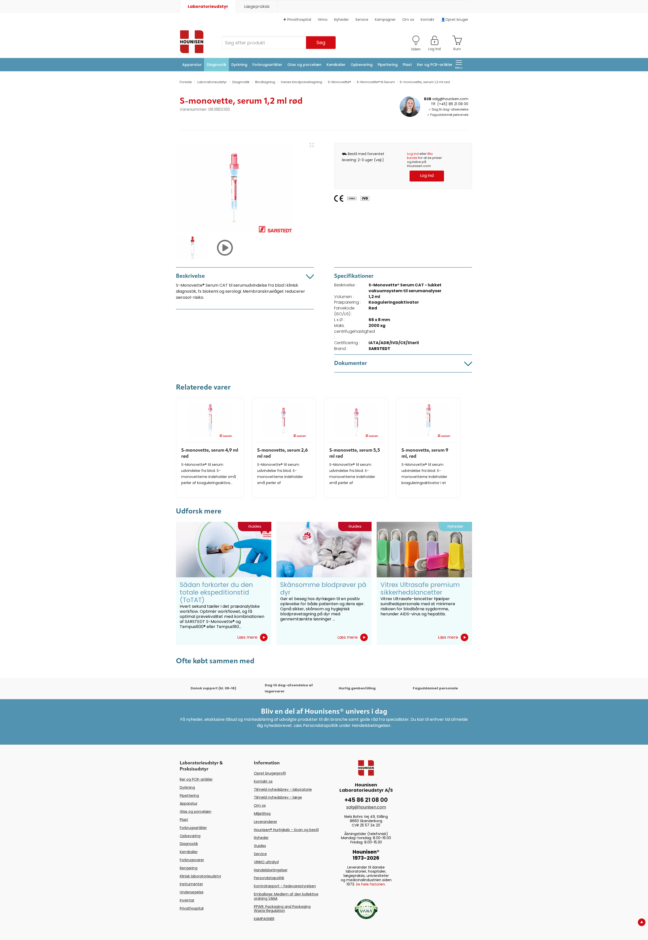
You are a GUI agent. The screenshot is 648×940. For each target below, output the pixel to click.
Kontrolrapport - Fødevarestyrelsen (285, 886)
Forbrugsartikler (267, 64)
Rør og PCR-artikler (435, 64)
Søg (320, 42)
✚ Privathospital (297, 19)
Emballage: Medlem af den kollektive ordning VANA (286, 896)
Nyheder (341, 19)
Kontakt (427, 19)
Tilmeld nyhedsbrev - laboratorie (283, 789)
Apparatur (192, 64)
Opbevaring (362, 64)
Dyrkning (239, 64)
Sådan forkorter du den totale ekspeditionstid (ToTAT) (216, 592)
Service (361, 19)
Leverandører (265, 821)
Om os (408, 19)
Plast (407, 64)
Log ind (413, 153)
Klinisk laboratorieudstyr (200, 876)
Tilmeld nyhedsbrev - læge (278, 797)
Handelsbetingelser (271, 870)
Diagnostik (216, 64)
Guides (260, 845)
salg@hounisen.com (450, 98)
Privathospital (192, 908)
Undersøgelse (192, 892)
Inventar (187, 900)
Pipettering (388, 64)
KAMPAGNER (264, 918)
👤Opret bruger (454, 19)
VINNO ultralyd (266, 861)
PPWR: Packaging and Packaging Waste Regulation (282, 908)
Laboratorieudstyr (208, 6)
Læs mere (247, 637)
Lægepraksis (257, 6)
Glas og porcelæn (304, 64)
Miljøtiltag (262, 813)
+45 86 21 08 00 (366, 800)
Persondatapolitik (269, 877)
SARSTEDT (379, 349)
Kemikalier (336, 64)
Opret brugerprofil (270, 773)
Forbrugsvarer (192, 859)
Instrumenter (191, 884)
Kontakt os (263, 781)
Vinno (323, 19)
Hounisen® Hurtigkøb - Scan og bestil (286, 829)
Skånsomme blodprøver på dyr (323, 588)
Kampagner (385, 19)
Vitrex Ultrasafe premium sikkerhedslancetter (420, 588)
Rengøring (188, 868)
